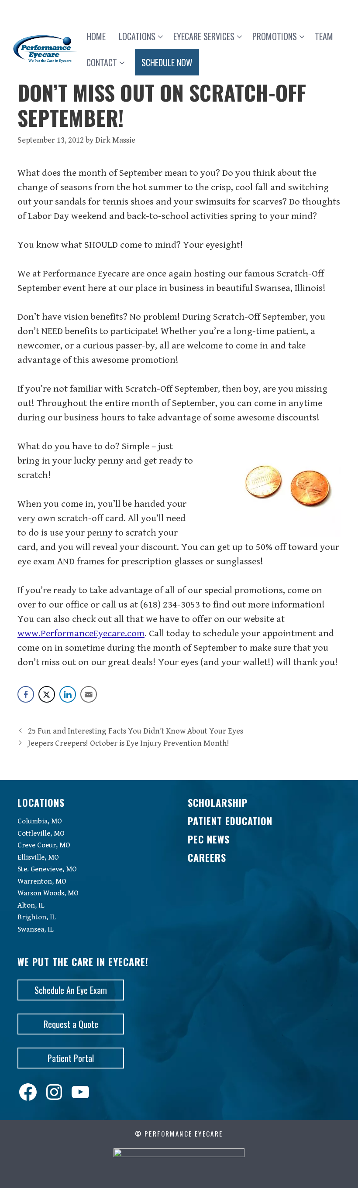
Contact (101, 62)
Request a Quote (71, 1024)
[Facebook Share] (25, 694)
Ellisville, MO (38, 857)
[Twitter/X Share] (46, 694)
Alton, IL (31, 905)
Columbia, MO (39, 821)
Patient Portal (71, 1058)
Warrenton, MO (41, 881)
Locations (137, 36)
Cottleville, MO (41, 833)
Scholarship (218, 802)
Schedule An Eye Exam (70, 990)
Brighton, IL (36, 917)
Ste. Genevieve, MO (47, 869)
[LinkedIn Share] (67, 694)
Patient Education (230, 821)
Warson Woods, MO (48, 893)
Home (96, 36)
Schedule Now (167, 62)
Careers (207, 857)
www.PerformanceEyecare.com (81, 633)
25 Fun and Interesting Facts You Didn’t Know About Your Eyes (135, 731)
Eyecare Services (203, 36)
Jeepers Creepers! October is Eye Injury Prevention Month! (128, 743)
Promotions (274, 36)
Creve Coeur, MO (43, 845)
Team (324, 36)
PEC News (209, 839)
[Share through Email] (88, 694)
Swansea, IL (35, 929)
